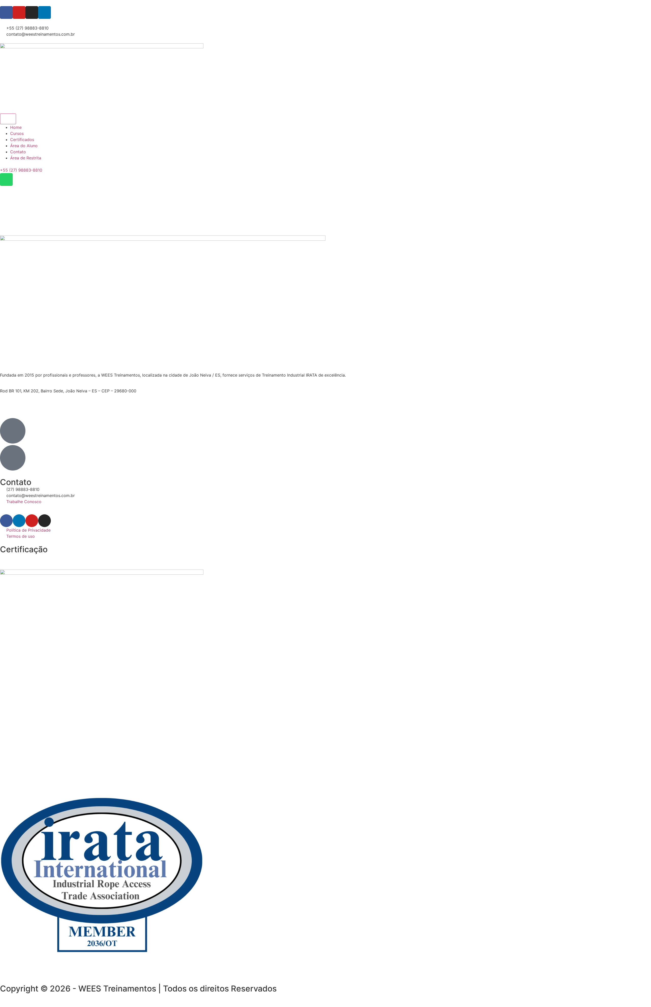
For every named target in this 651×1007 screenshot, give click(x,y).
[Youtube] (19, 12)
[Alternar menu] (8, 119)
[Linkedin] (44, 12)
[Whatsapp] (6, 179)
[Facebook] (6, 12)
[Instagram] (31, 12)
